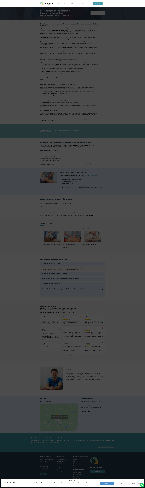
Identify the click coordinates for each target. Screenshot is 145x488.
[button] (142, 480)
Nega (122, 483)
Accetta (106, 483)
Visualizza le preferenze (136, 483)
